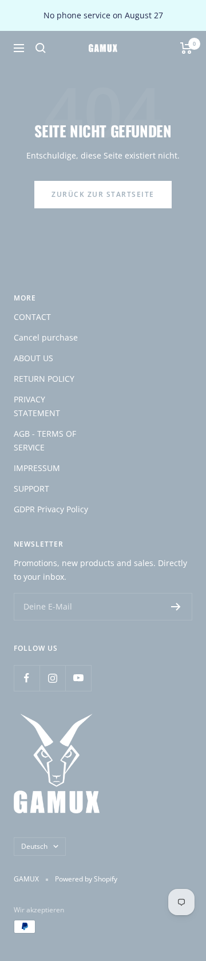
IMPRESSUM (37, 467)
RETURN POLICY (44, 378)
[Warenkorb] (186, 48)
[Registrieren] (176, 607)
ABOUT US (33, 358)
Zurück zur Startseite (103, 194)
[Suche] (40, 48)
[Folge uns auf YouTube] (78, 678)
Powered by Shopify (86, 879)
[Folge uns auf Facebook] (26, 678)
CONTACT (32, 316)
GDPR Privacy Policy (51, 509)
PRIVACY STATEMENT (37, 406)
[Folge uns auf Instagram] (52, 678)
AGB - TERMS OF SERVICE (45, 440)
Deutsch (34, 846)
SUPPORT (31, 488)
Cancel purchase (46, 337)
